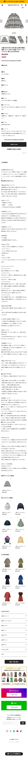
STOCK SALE (5, 649)
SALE (2, 654)
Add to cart (14, 144)
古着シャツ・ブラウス (6, 620)
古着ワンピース (5, 616)
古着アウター (4, 635)
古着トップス (4, 625)
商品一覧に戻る (14, 662)
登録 (23, 723)
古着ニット (3, 630)
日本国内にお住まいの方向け (14, 149)
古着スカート (4, 640)
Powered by (12, 741)
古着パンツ (4, 644)
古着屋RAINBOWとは (8, 180)
